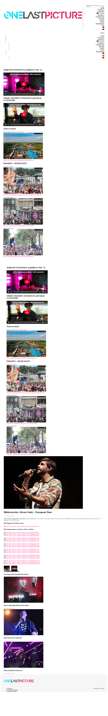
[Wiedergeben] (5, 94)
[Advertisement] (48, 704)
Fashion (101, 18)
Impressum (9, 688)
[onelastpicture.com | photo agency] (43, 28)
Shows (102, 20)
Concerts (101, 11)
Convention (100, 17)
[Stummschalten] (40, 94)
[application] (24, 84)
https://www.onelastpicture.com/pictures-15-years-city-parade (18, 225)
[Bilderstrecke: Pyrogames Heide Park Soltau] (15, 571)
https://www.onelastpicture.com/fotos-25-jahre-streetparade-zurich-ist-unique (22, 194)
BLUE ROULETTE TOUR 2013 (13, 637)
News (102, 8)
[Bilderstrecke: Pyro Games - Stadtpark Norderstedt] (7, 571)
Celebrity (101, 15)
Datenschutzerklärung (12, 690)
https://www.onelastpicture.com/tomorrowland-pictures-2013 (18, 160)
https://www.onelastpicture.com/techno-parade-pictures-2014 (18, 256)
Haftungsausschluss (12, 691)
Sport (102, 22)
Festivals (101, 10)
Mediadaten (100, 24)
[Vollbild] (42, 94)
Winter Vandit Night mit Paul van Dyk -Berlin (16, 605)
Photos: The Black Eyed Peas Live (13, 670)
